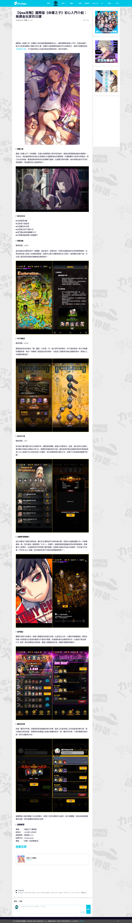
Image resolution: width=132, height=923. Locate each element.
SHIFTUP (54, 893)
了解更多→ (82, 921)
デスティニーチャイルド (72, 893)
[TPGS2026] (55, 3)
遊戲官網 (21, 846)
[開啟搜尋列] (102, 3)
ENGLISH (95, 3)
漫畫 (80, 3)
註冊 (109, 3)
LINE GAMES (45, 893)
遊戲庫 (87, 3)
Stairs (60, 893)
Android (20, 893)
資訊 (63, 3)
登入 (117, 3)
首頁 (48, 3)
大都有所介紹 (21, 49)
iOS (38, 893)
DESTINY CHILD (30, 893)
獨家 (71, 3)
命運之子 (84, 893)
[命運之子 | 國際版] (52, 859)
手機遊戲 (21, 890)
